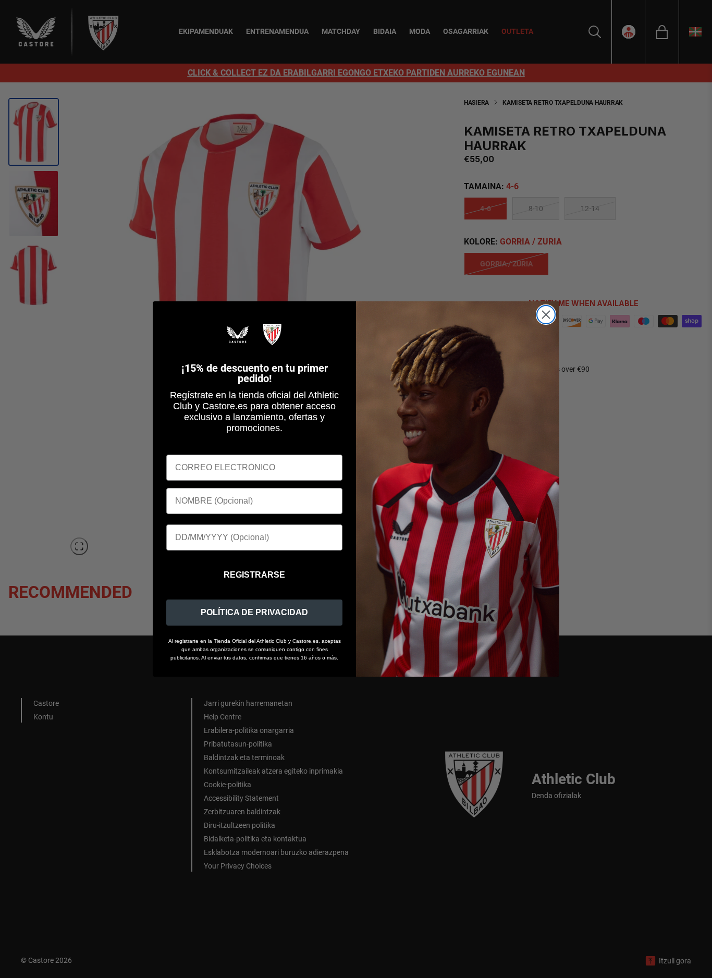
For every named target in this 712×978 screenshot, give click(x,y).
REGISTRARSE (254, 574)
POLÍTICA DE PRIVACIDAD (254, 612)
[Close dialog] (546, 314)
